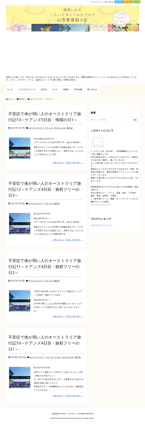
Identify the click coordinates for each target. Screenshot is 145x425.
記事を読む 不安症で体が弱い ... (68, 162)
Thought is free (87, 418)
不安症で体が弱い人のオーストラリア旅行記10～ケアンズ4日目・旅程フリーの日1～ (44, 343)
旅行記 (70, 128)
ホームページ (97, 2)
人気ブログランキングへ (101, 225)
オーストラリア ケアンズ (41, 128)
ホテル (58, 357)
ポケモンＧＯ (60, 128)
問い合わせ (109, 2)
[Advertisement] (72, 54)
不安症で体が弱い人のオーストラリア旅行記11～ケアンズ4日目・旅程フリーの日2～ (44, 266)
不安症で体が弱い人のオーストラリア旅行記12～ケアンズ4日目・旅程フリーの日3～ (44, 189)
